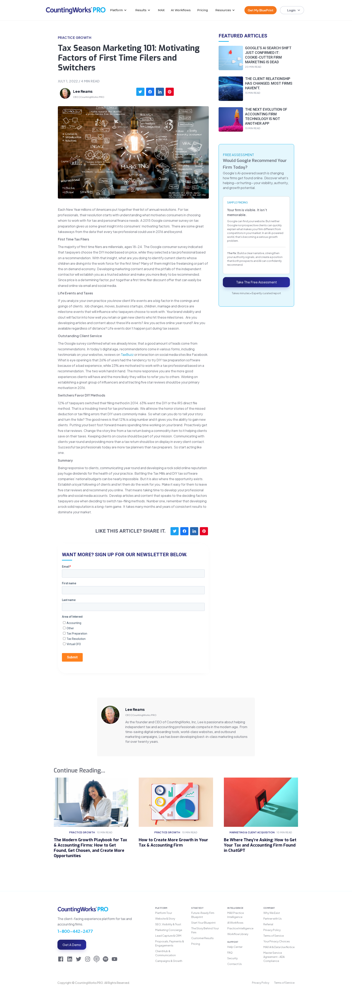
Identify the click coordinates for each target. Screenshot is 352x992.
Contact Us (234, 964)
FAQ (230, 952)
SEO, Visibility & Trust (168, 924)
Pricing (202, 10)
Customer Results (202, 938)
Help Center (234, 946)
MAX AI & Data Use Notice (279, 947)
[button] (118, 10)
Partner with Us (272, 918)
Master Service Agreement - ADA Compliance (274, 957)
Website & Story (165, 918)
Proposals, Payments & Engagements (169, 943)
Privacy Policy (272, 930)
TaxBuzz (127, 354)
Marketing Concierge (168, 930)
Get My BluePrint (260, 10)
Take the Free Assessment (256, 282)
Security (232, 958)
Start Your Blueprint (203, 922)
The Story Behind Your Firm (205, 930)
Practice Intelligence (240, 928)
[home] (76, 10)
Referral (268, 924)
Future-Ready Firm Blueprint (202, 915)
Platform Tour (163, 912)
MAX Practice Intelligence (235, 915)
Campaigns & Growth (168, 961)
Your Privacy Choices (276, 941)
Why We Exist (271, 912)
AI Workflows (181, 10)
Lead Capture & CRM (168, 935)
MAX (161, 10)
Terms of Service (273, 935)
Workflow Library (237, 934)
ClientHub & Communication (165, 953)
